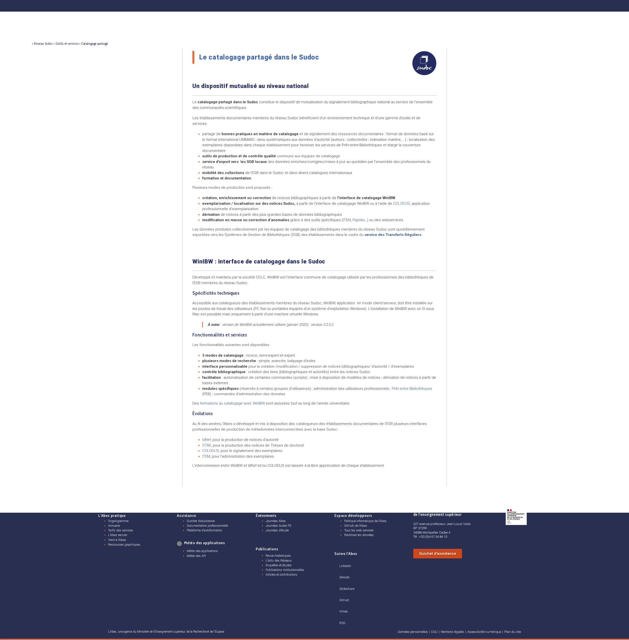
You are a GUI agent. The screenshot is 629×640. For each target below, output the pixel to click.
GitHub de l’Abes (355, 525)
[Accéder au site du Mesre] (516, 516)
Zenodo (344, 577)
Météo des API (196, 556)
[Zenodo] (499, 5)
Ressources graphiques (124, 544)
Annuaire (114, 525)
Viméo (343, 611)
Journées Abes (276, 521)
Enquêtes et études (279, 565)
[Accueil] (27, 43)
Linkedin (345, 566)
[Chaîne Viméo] (571, 4)
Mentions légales (452, 632)
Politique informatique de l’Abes (365, 521)
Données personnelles (413, 632)
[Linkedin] (475, 4)
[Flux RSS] (595, 5)
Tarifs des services (120, 530)
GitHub (344, 600)
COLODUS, (211, 451)
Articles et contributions (281, 574)
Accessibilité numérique (484, 632)
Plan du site (512, 632)
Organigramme (118, 521)
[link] (180, 543)
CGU (434, 632)
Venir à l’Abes (117, 540)
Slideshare (346, 589)
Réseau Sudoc (43, 43)
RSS (342, 623)
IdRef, (207, 439)
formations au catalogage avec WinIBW (232, 403)
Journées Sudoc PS (278, 525)
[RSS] (341, 617)
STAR (206, 445)
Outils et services (67, 43)
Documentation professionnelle (207, 525)
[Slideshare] (341, 583)
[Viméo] (341, 606)
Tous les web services (359, 530)
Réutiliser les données (359, 535)
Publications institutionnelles (285, 570)
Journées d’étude (277, 530)
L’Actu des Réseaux (279, 560)
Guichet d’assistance (201, 521)
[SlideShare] (523, 4)
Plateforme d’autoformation (204, 530)
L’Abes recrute (117, 535)
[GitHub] (547, 4)
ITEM (206, 456)
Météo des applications (202, 551)
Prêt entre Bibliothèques (412, 388)
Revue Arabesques (278, 555)
